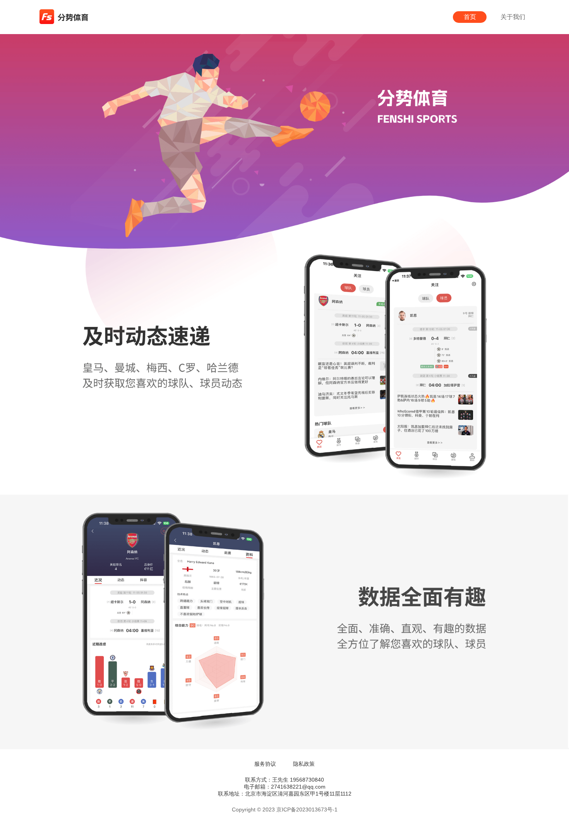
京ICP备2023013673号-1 (307, 809)
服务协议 (265, 764)
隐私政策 (304, 764)
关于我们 (512, 17)
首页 (470, 17)
